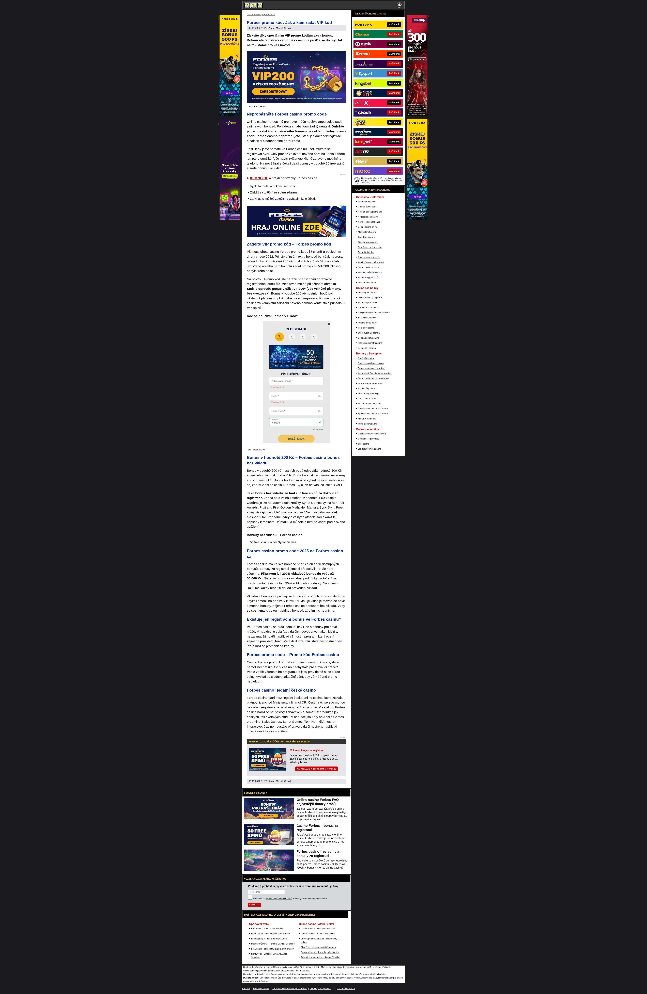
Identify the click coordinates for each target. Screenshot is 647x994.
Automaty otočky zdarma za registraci (375, 373)
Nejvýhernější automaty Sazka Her (374, 313)
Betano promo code (367, 202)
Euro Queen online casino (370, 247)
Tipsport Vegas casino (368, 242)
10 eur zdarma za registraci (370, 383)
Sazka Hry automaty (367, 318)
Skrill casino (363, 444)
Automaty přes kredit (367, 302)
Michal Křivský (283, 28)
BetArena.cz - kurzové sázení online (267, 928)
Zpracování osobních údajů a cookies (289, 988)
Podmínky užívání (261, 988)
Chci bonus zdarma (367, 398)
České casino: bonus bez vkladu (373, 409)
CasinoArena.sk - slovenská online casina (320, 952)
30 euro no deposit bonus (369, 403)
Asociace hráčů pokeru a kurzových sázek (333, 978)
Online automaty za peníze (370, 297)
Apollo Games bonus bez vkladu (373, 414)
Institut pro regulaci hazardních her (297, 978)
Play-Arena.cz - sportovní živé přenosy (318, 947)
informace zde (302, 971)
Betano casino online (367, 227)
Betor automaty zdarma (368, 338)
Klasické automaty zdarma (370, 343)
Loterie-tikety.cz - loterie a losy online (318, 934)
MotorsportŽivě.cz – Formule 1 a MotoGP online (273, 944)
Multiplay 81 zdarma (367, 292)
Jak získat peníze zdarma (369, 449)
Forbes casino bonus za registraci (373, 378)
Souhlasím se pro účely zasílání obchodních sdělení (290, 899)
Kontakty (246, 988)
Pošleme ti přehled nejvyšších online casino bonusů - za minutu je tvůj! (293, 886)
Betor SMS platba (366, 252)
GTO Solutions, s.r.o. (346, 988)
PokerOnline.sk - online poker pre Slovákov (321, 957)
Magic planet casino (367, 232)
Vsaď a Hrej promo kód (368, 277)
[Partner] (417, 115)
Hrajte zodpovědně (252, 967)
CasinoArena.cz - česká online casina (318, 928)
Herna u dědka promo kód (370, 212)
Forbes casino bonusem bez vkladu (310, 606)
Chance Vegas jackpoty (369, 257)
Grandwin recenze (366, 237)
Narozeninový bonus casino (371, 363)
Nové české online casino (370, 222)
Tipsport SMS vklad (367, 282)
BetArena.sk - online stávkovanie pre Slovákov (272, 949)
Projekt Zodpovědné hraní (365, 978)
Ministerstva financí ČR (289, 702)
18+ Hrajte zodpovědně (320, 988)
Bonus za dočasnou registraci (371, 368)
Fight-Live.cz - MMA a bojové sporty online (270, 934)
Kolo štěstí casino (366, 328)
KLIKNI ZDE (259, 178)
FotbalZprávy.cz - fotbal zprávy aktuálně (269, 939)
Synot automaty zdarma (369, 333)
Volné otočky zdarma (367, 424)
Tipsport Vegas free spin (369, 393)
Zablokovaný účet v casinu (370, 272)
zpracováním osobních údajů (279, 899)
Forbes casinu (262, 627)
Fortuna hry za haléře (368, 323)
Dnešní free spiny (366, 358)
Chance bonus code (367, 207)
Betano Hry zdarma (367, 348)
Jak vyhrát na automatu (368, 307)
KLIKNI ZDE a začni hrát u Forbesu (316, 768)
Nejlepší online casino (368, 217)
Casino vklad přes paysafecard (372, 434)
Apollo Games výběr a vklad (371, 262)
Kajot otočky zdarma (367, 388)
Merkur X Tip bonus (367, 419)
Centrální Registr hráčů (368, 439)
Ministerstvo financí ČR (270, 978)
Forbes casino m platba (368, 267)
